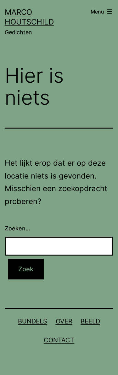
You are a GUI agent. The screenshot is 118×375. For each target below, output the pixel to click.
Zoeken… (17, 228)
